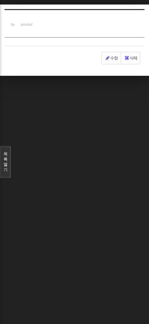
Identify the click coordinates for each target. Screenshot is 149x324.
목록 (5, 162)
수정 (114, 58)
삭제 (133, 58)
